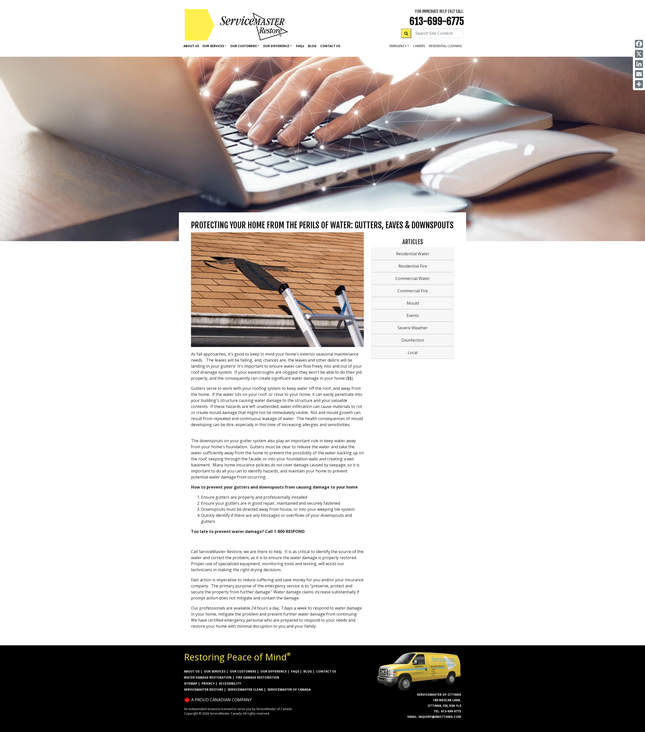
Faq (300, 46)
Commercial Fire (413, 291)
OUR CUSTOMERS (243, 671)
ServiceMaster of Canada (289, 689)
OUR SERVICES (214, 671)
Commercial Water (412, 278)
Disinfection (412, 340)
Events (412, 315)
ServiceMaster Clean (245, 689)
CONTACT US (326, 671)
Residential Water (412, 254)
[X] (639, 54)
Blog (312, 46)
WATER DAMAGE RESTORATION (208, 677)
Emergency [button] (398, 46)
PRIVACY (208, 683)
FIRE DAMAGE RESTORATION (257, 677)
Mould (413, 303)
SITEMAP (190, 683)
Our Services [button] (213, 46)
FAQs (295, 671)
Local (412, 352)
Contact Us (330, 46)
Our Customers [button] (243, 46)
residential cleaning (445, 46)
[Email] (639, 74)
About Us (191, 46)
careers (419, 46)
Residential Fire (412, 266)
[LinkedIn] (639, 64)
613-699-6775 (436, 21)
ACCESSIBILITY (230, 683)
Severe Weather (413, 328)
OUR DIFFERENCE (274, 671)
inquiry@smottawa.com (439, 717)
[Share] (639, 84)
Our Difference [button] (276, 46)
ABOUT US (192, 671)
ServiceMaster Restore (203, 689)
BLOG (307, 671)
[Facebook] (639, 44)
